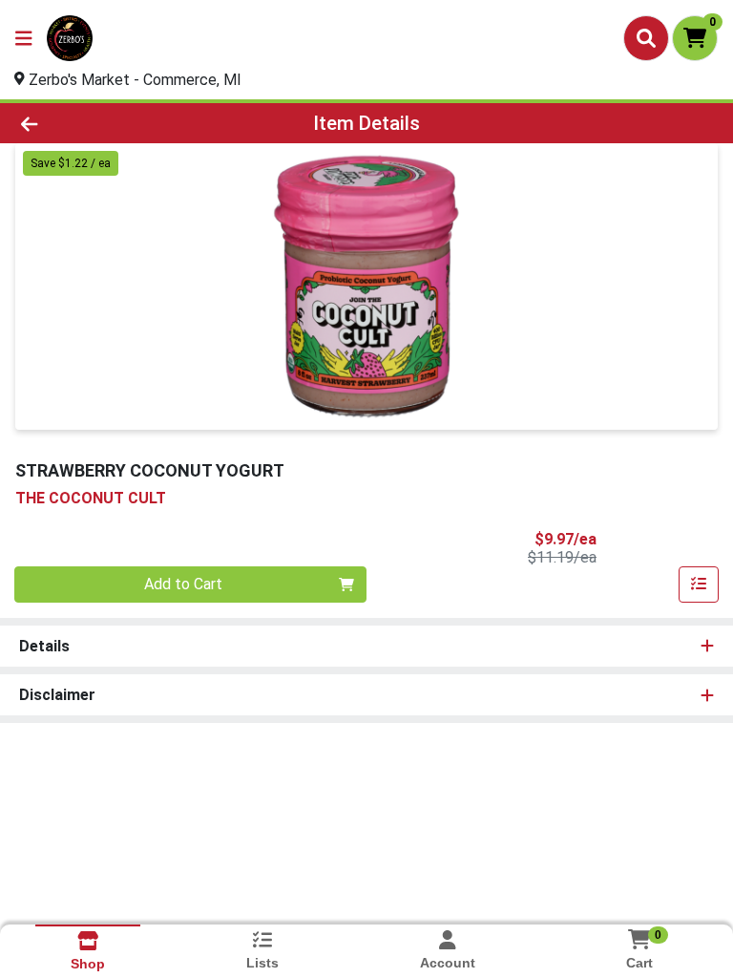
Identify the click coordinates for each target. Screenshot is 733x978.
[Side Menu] (23, 38)
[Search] (646, 38)
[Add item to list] (699, 584)
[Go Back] (103, 123)
